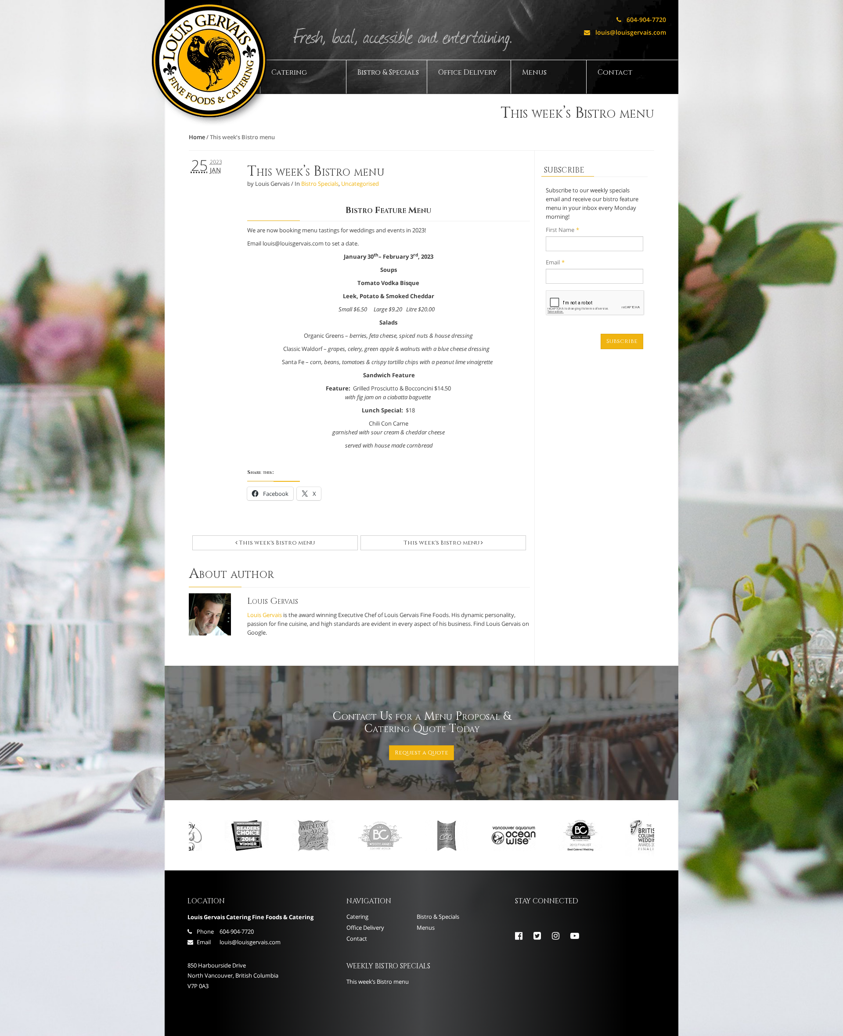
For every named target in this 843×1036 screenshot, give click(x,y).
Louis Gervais (264, 615)
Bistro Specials (320, 184)
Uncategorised (360, 184)
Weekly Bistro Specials (388, 966)
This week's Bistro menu (276, 543)
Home (197, 137)
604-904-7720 (641, 19)
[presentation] (595, 303)
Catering (289, 72)
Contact (615, 72)
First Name (562, 230)
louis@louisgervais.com (625, 32)
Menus (534, 72)
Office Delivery (467, 72)
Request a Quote (421, 753)
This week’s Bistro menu (316, 171)
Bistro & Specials (388, 72)
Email (555, 262)
